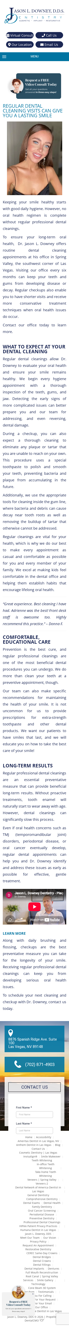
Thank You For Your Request (38, 1299)
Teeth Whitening (42, 1160)
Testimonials (46, 1291)
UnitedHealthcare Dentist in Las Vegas (38, 1311)
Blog (57, 1145)
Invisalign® (30, 1156)
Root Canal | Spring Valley (42, 1276)
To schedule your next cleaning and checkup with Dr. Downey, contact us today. (34, 1002)
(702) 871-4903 (40, 1064)
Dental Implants (34, 1268)
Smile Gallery (45, 1280)
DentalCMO (32, 1320)
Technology (38, 1284)
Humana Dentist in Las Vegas (38, 1230)
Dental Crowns (42, 1261)
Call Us (51, 35)
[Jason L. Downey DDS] (34, 16)
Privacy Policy (38, 1241)
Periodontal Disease (42, 1214)
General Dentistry (38, 1195)
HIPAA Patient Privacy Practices (38, 1226)
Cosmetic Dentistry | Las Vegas (38, 1152)
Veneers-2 (42, 1183)
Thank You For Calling (38, 1295)
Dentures (53, 1268)
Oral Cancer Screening (42, 1210)
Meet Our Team (30, 1237)
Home (28, 1137)
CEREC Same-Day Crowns (41, 1253)
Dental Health (52, 1203)
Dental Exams (31, 1203)
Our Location (21, 44)
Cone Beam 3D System (42, 1288)
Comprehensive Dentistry (42, 1199)
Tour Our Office (38, 1307)
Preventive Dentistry (41, 1218)
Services (28, 1280)
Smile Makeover (51, 1156)
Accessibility (43, 1137)
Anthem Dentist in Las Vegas (33, 1145)
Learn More (14, 933)
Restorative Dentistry (38, 1249)
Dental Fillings (42, 1264)
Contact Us (38, 1148)
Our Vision (49, 1237)
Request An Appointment (38, 1245)
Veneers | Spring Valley (41, 1179)
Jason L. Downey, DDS (38, 1234)
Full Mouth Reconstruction (42, 1272)
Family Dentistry (42, 1206)
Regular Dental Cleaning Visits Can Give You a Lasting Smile (33, 111)
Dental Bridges (42, 1257)
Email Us (51, 44)
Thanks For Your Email (38, 1303)
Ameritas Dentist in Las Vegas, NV (38, 1141)
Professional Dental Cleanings (42, 1222)
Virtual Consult (21, 35)
